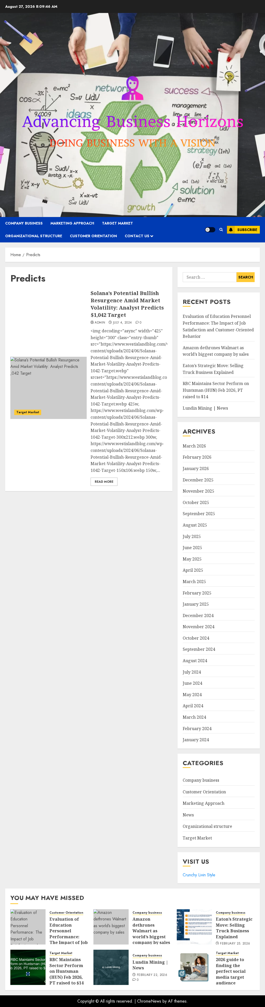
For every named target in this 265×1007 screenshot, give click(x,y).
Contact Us (137, 236)
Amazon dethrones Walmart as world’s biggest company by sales (216, 351)
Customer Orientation (93, 236)
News (188, 815)
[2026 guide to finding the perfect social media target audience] (194, 967)
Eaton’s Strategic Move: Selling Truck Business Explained (234, 927)
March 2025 (194, 581)
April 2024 (193, 706)
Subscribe (247, 229)
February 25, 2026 (235, 944)
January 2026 (196, 468)
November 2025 (198, 491)
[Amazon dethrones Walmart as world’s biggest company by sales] (111, 927)
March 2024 (194, 717)
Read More (104, 481)
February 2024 (197, 728)
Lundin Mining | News (205, 408)
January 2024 (196, 740)
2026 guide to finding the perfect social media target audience (231, 971)
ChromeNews (149, 1001)
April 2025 (193, 570)
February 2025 (197, 593)
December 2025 (198, 480)
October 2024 (196, 638)
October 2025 (196, 502)
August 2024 (195, 660)
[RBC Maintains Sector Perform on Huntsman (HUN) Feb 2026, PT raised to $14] (28, 967)
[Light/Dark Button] (210, 229)
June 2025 (192, 547)
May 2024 (192, 694)
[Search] (221, 230)
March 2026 (194, 446)
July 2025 (192, 536)
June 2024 (192, 683)
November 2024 (198, 627)
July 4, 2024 (122, 323)
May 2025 (192, 559)
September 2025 (199, 513)
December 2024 (198, 615)
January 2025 (196, 604)
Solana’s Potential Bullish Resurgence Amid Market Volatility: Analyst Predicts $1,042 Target (127, 304)
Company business (24, 223)
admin (100, 323)
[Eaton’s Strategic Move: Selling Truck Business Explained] (194, 927)
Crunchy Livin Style (199, 875)
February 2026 (197, 457)
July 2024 (192, 672)
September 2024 (199, 649)
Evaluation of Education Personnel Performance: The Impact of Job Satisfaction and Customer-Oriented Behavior (68, 942)
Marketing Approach (72, 223)
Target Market (117, 223)
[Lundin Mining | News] (111, 967)
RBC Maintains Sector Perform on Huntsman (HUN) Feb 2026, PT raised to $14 (216, 390)
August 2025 (195, 525)
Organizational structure (33, 236)
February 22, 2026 (152, 975)
